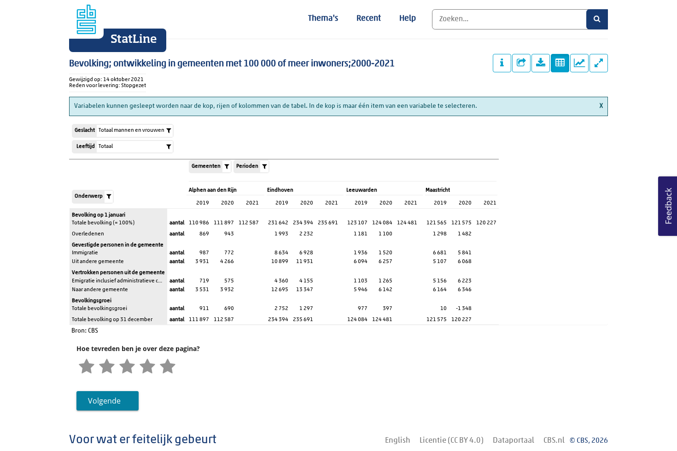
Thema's (323, 19)
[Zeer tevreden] (168, 367)
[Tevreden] (147, 367)
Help (407, 19)
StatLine (134, 39)
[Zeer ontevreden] (86, 367)
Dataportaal (513, 441)
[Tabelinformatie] (502, 63)
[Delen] (521, 63)
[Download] (540, 63)
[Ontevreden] (107, 367)
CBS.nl (554, 441)
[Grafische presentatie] (579, 63)
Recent (368, 19)
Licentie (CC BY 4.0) (452, 441)
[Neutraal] (127, 367)
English (397, 441)
